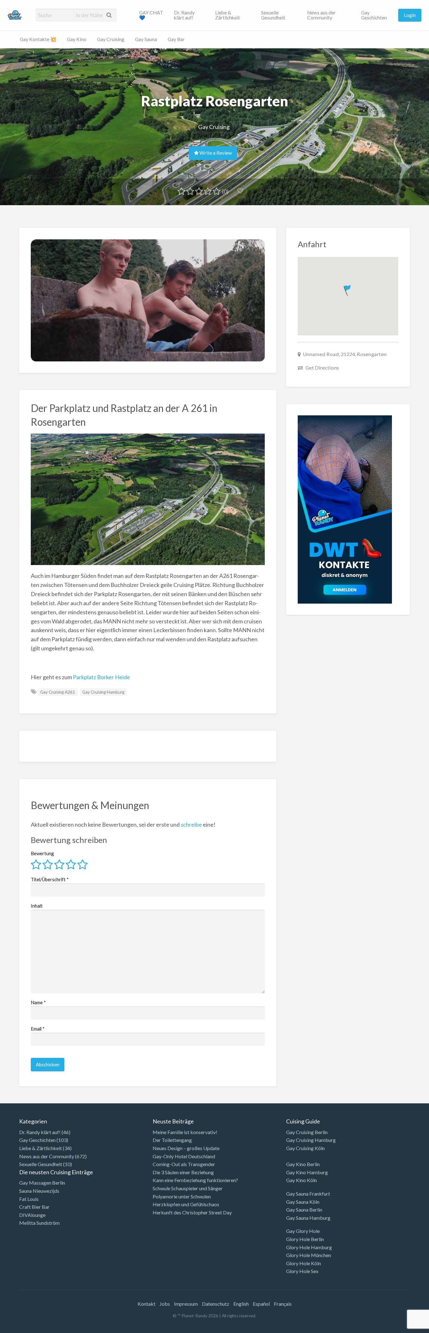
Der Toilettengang (172, 1140)
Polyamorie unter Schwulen (182, 1196)
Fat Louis (29, 1199)
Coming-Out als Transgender (184, 1164)
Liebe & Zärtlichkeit (227, 15)
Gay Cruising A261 (57, 692)
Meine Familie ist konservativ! (185, 1132)
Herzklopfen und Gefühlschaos (186, 1204)
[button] (347, 289)
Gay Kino (76, 39)
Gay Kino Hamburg (307, 1172)
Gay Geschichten (374, 15)
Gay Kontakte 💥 (38, 39)
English (241, 1304)
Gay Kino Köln (301, 1180)
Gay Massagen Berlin (42, 1183)
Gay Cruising (110, 39)
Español (261, 1304)
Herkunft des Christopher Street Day (192, 1212)
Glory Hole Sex (302, 1271)
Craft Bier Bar (34, 1207)
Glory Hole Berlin (305, 1239)
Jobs (165, 1304)
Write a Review (215, 153)
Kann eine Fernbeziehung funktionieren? (195, 1180)
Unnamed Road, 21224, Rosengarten (345, 354)
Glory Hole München (308, 1255)
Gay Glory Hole (303, 1231)
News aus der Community (321, 15)
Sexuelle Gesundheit (273, 15)
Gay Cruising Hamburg (103, 692)
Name (38, 1002)
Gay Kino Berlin (303, 1164)
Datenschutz (215, 1304)
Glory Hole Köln (303, 1263)
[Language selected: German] (403, 1326)
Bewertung (42, 853)
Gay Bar (176, 39)
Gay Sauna (146, 39)
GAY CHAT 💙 (151, 15)
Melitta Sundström (39, 1223)
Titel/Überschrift (50, 879)
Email (38, 1029)
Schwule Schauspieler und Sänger (188, 1188)
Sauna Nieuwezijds (39, 1191)
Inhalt (37, 906)
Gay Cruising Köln (305, 1148)
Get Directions (322, 368)
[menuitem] (151, 15)
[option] (401, 1327)
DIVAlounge (32, 1215)
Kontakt (146, 1304)
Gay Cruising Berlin (307, 1132)
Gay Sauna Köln (302, 1202)
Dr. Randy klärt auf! (184, 15)
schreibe (191, 824)
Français (283, 1304)
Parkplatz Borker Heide (101, 677)
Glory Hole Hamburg (309, 1247)
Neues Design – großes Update (186, 1148)
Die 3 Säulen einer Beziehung (183, 1172)
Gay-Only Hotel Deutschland (184, 1156)
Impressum (186, 1304)
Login (410, 15)
